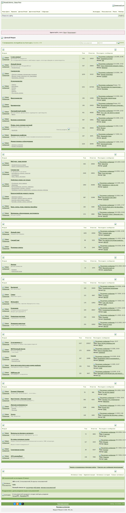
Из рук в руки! (11, 383)
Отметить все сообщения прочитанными (110, 467)
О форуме (106, 434)
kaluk (105, 304)
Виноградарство (16, 98)
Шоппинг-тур (10, 257)
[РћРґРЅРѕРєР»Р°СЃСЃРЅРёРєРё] (17, 504)
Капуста (14, 91)
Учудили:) (105, 295)
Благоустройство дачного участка (22, 193)
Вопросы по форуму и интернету (22, 433)
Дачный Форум (10, 38)
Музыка (105, 442)
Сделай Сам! (15, 240)
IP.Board (60, 510)
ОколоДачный (11, 334)
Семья (13, 294)
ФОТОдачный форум (18, 349)
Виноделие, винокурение (108, 98)
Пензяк (105, 249)
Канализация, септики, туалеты (21, 188)
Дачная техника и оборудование (22, 141)
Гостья (14, 496)
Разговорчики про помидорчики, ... (111, 87)
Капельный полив (17, 271)
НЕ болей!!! (15, 302)
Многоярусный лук (108, 268)
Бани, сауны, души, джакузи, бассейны (24, 207)
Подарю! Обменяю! (17, 391)
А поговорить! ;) (16, 342)
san (103, 60)
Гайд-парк (45, 11)
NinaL (105, 409)
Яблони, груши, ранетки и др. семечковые (24, 76)
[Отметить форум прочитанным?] (5, 58)
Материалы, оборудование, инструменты (25, 213)
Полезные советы (17, 247)
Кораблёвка (15, 359)
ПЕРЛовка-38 (15, 372)
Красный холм (16, 361)
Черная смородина (107, 74)
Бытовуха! (14, 287)
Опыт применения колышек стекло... (112, 65)
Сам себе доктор (107, 302)
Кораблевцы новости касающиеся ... (109, 358)
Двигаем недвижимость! (19, 405)
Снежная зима (106, 233)
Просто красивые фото (105, 350)
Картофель (15, 86)
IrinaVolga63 (107, 319)
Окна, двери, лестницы (18, 176)
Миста (100, 345)
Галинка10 (106, 235)
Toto (104, 175)
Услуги (13, 414)
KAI (104, 417)
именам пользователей (48, 487)
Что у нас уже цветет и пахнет (110, 112)
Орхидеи (105, 317)
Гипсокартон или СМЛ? (109, 197)
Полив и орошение (17, 146)
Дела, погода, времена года (106, 343)
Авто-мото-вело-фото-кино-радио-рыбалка (26, 365)
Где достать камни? (108, 392)
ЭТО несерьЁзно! (17, 456)
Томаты (14, 84)
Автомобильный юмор (104, 366)
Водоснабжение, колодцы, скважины (22, 186)
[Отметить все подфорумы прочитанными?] (5, 65)
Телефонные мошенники (110, 288)
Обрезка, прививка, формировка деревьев (24, 74)
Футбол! (105, 450)
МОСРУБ (105, 164)
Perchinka (105, 89)
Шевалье (101, 360)
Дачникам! (9, 49)
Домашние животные (18, 323)
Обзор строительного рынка (20, 166)
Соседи (13, 356)
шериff (105, 165)
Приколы (106, 457)
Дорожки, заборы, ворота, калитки (22, 198)
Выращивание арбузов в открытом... (112, 105)
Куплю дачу (105, 407)
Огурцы (14, 88)
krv (104, 290)
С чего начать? (16, 57)
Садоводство (15, 71)
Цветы (13, 114)
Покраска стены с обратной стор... (113, 214)
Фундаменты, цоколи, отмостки (21, 173)
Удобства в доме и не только (21, 180)
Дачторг (13, 264)
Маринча (104, 67)
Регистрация (71, 32)
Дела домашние (11, 279)
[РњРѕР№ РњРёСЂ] (20, 504)
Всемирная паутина (13, 425)
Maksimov (106, 401)
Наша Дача (6, 11)
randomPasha (108, 270)
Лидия (104, 122)
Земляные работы (17, 196)
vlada (103, 114)
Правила (14, 11)
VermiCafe (14, 130)
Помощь (121, 11)
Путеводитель (16, 67)
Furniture (104, 76)
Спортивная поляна (17, 449)
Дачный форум (16, 64)
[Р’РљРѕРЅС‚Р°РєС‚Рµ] (15, 504)
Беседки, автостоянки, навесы (21, 200)
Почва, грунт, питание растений (21, 125)
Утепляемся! (15, 175)
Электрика (15, 185)
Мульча (103, 128)
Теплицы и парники (17, 144)
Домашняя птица (106, 136)
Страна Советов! (12, 224)
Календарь (96, 11)
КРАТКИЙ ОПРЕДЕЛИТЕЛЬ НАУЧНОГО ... (111, 373)
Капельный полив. (106, 144)
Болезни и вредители (18, 120)
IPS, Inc (70, 510)
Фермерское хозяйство (18, 135)
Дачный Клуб (22, 11)
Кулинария (14, 308)
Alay (103, 130)
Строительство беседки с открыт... (113, 415)
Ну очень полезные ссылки (20, 439)
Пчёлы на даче (107, 324)
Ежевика (14, 269)
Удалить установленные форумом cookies (83, 467)
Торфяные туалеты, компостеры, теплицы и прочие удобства (30, 190)
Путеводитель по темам (19, 164)
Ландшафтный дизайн (18, 111)
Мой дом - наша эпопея (19, 161)
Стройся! (9, 154)
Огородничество (16, 81)
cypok (100, 368)
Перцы (14, 89)
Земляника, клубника (18, 77)
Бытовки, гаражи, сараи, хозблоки (22, 201)
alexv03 (104, 138)
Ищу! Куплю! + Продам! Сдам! (21, 398)
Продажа (14, 410)
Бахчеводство (15, 105)
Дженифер (23, 496)
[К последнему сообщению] (105, 56)
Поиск (115, 11)
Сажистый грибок (106, 120)
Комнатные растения (18, 316)
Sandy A (104, 107)
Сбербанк (105, 247)
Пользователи (106, 11)
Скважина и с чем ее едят (110, 185)
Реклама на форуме (63, 507)
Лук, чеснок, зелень (17, 93)
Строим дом (15, 170)
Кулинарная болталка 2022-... (111, 310)
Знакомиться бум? (107, 58)
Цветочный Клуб (34, 11)
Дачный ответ (15, 232)
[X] (23, 504)
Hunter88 (106, 199)
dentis (105, 209)
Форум (55, 510)
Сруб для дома (106, 173)
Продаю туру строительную (110, 399)
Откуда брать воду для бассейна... (113, 207)
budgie (104, 100)
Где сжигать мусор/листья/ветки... (113, 240)
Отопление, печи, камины (19, 183)
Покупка (14, 408)
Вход (65, 32)
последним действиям (33, 487)
